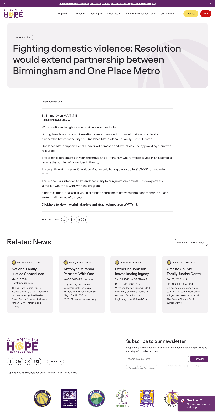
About (78, 13)
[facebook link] (10, 361)
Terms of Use (70, 372)
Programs (62, 13)
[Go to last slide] (4, 3)
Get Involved (167, 13)
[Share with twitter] (64, 219)
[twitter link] (28, 361)
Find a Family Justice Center (141, 13)
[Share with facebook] (71, 219)
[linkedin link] (19, 361)
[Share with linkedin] (79, 219)
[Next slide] (210, 3)
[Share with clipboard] (86, 219)
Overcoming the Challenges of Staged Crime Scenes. (108, 3)
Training (94, 13)
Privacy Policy (54, 372)
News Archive (22, 37)
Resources (112, 13)
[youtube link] (37, 361)
